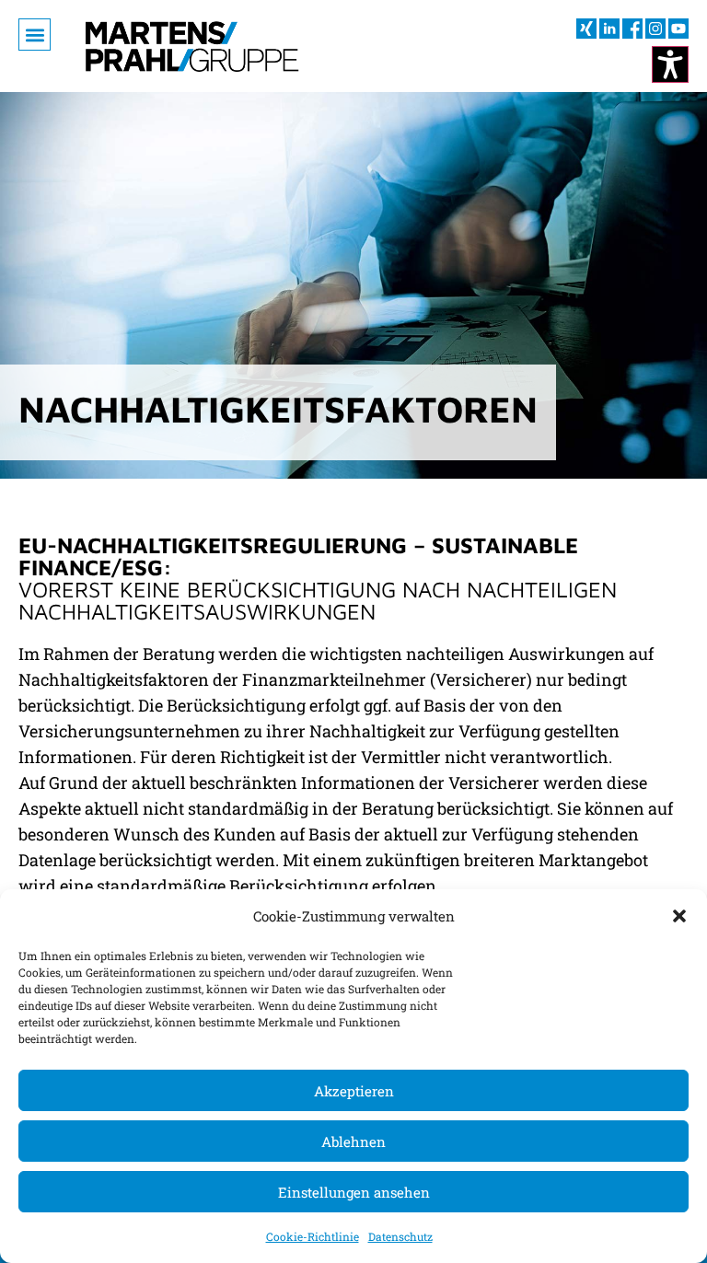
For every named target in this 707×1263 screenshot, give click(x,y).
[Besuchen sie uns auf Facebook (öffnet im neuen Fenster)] (632, 28)
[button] (679, 916)
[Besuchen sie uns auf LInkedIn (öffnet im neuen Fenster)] (609, 28)
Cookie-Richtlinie (312, 1236)
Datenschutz (400, 1236)
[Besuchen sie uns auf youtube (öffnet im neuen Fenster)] (678, 28)
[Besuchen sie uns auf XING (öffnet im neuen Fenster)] (586, 28)
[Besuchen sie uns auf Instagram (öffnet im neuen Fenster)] (655, 28)
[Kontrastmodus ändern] (670, 64)
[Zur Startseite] (192, 46)
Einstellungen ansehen (354, 1192)
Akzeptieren (354, 1091)
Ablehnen (353, 1141)
